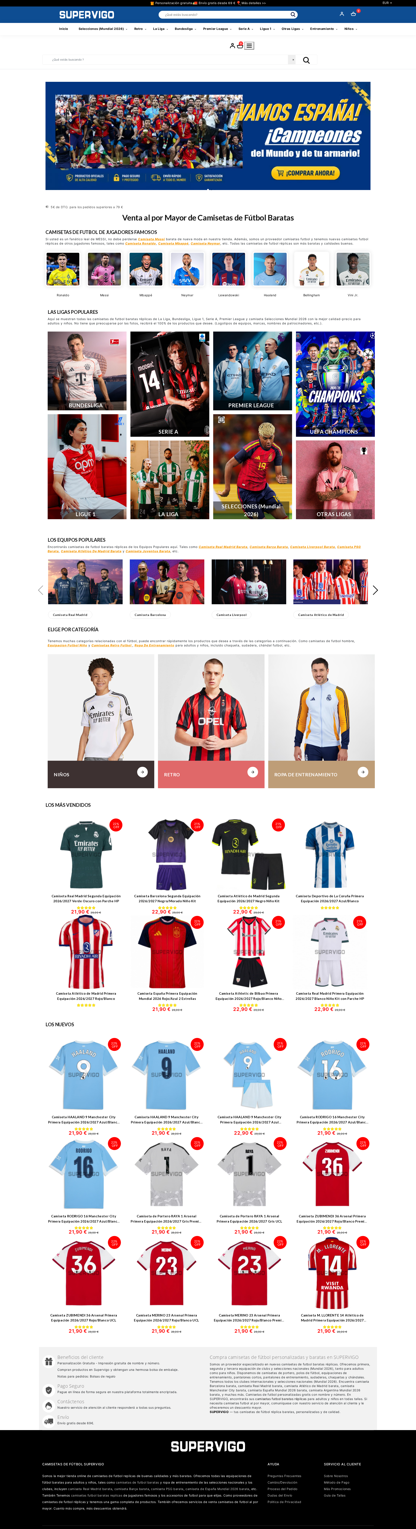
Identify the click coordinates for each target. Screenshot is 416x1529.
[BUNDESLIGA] (87, 371)
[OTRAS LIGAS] (335, 479)
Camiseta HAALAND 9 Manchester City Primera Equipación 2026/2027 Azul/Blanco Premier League (83, 1122)
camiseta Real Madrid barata (223, 547)
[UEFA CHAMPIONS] (335, 384)
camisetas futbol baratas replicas (96, 1495)
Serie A (244, 29)
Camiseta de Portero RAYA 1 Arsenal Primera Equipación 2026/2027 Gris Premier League (166, 1221)
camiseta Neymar (205, 243)
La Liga (158, 29)
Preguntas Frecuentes (284, 1476)
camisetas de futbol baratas (137, 1482)
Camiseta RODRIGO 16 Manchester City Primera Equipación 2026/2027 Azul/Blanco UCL (83, 1221)
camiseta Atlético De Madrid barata (91, 551)
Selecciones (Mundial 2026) (101, 29)
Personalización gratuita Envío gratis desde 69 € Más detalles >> (210, 3)
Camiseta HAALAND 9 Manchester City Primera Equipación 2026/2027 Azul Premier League (249, 1122)
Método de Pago (336, 1482)
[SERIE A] (169, 384)
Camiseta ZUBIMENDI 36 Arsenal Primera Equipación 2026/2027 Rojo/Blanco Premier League (332, 1221)
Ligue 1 (265, 29)
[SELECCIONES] (252, 466)
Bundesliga (184, 29)
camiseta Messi (151, 239)
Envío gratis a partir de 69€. (72, 207)
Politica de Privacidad (284, 1502)
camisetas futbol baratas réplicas (281, 1399)
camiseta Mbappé (173, 243)
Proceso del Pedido (282, 1489)
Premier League (215, 29)
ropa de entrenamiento (154, 645)
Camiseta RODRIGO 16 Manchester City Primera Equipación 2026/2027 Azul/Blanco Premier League (332, 1122)
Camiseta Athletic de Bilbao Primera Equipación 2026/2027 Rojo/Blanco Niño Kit (249, 998)
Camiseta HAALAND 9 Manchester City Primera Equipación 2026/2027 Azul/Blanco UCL (166, 1122)
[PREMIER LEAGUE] (252, 371)
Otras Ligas (291, 29)
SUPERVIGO (219, 1412)
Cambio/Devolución (282, 1482)
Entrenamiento (322, 29)
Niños (349, 29)
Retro (138, 29)
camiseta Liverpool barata (312, 547)
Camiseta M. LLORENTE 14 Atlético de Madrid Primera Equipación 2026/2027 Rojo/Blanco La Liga (332, 1320)
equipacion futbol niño (67, 645)
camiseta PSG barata (167, 1489)
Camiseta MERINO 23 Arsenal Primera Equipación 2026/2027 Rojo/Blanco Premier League (249, 1320)
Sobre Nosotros (336, 1476)
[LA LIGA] (169, 479)
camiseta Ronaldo (140, 243)
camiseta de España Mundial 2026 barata (217, 1489)
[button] (70, 615)
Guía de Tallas (334, 1495)
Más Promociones (337, 1489)
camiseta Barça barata (269, 547)
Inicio (63, 29)
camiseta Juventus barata (148, 551)
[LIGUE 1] (87, 466)
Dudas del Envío (280, 1495)
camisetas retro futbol (111, 645)
